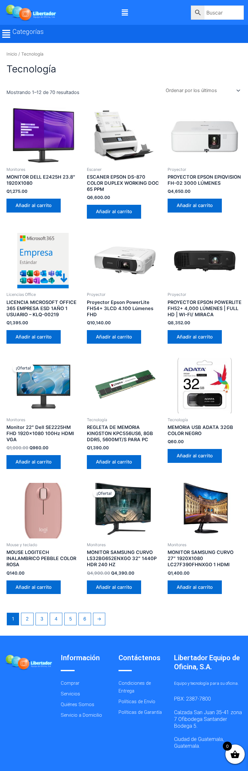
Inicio (11, 54)
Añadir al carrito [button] (34, 205)
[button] (124, 12)
